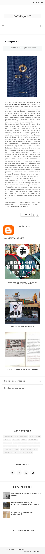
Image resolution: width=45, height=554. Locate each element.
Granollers (33, 440)
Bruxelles (16, 440)
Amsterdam (8, 436)
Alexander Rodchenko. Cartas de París (22, 370)
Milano (16, 449)
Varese (21, 452)
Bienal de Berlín (19, 104)
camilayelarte (21, 549)
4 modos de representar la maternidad (22, 513)
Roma (35, 449)
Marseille (7, 449)
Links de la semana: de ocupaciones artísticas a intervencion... (22, 283)
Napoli (23, 449)
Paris (29, 449)
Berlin (38, 436)
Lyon (20, 446)
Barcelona (23, 436)
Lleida (6, 446)
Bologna (7, 440)
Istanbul (29, 443)
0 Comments (31, 48)
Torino (6, 452)
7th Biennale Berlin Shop (19, 206)
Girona (24, 440)
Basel (32, 436)
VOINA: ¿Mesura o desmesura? (22, 327)
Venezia (29, 452)
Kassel (37, 443)
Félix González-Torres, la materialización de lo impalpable (25, 504)
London (13, 446)
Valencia (14, 452)
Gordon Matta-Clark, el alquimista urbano (26, 494)
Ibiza (22, 443)
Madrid (26, 446)
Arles (16, 436)
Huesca (16, 443)
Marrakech (35, 446)
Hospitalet (7, 443)
